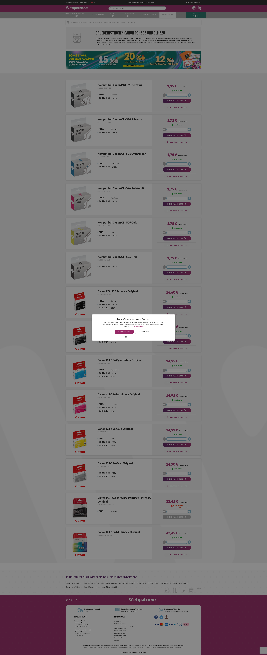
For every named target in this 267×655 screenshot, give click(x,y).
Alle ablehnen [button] (144, 332)
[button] (133, 337)
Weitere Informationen (137, 326)
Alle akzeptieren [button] (124, 332)
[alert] (133, 327)
